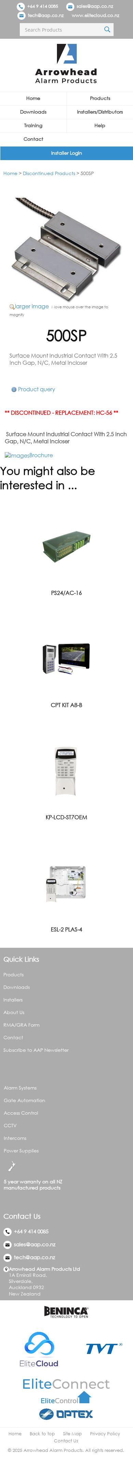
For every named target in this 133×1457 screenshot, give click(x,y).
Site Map (72, 1434)
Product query (36, 389)
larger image (32, 306)
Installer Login (66, 153)
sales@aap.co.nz (95, 6)
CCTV (10, 1125)
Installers (13, 999)
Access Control (21, 1113)
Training (33, 125)
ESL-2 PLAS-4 (66, 929)
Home (33, 98)
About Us (13, 1012)
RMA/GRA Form (21, 1025)
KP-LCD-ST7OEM (66, 817)
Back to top (42, 1434)
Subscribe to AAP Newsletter (36, 1050)
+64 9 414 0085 (42, 6)
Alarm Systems (20, 1088)
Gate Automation (24, 1100)
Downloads (33, 112)
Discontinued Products (49, 173)
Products (100, 98)
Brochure (41, 455)
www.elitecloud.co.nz (95, 15)
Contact (33, 139)
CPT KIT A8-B (66, 705)
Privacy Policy (105, 1434)
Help (99, 125)
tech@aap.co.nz (46, 15)
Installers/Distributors (100, 112)
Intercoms (15, 1138)
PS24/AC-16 (66, 592)
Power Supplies (21, 1150)
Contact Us (66, 1441)
